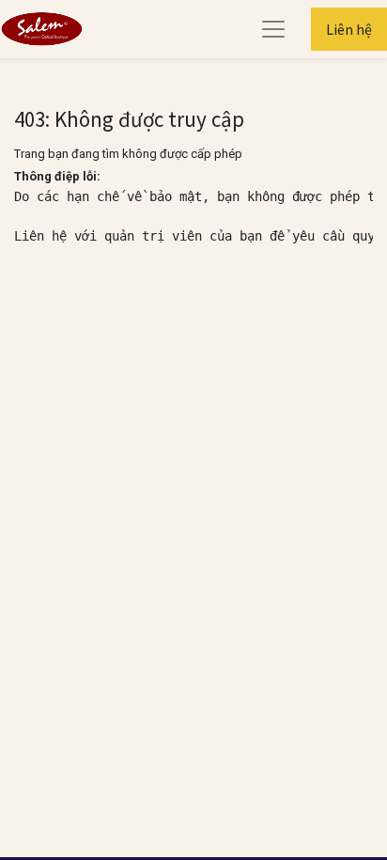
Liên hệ (349, 29)
